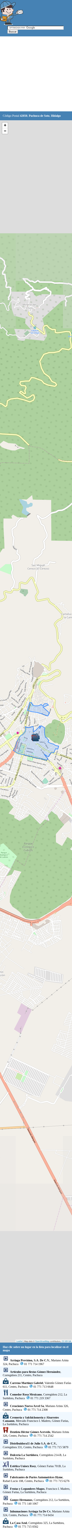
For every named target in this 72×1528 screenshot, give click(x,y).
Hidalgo (56, 115)
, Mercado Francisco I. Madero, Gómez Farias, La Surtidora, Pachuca (36, 1421)
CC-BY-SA (66, 1341)
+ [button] (5, 125)
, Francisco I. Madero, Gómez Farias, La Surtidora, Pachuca (36, 1490)
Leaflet (19, 1341)
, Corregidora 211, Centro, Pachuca (32, 1373)
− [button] (5, 131)
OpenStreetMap (42, 1341)
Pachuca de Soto (39, 115)
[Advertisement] (36, 74)
